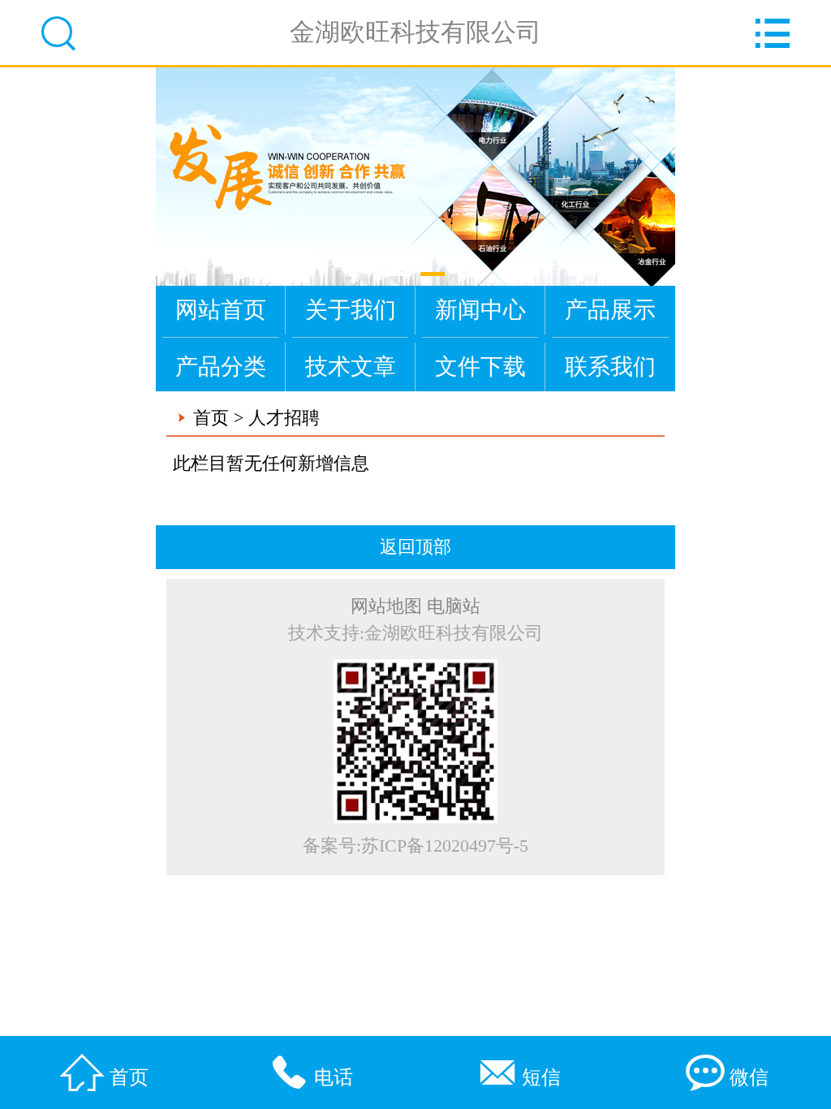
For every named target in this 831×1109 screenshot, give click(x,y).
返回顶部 (415, 547)
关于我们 (350, 309)
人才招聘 (284, 418)
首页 (211, 418)
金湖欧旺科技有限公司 (415, 32)
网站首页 (220, 309)
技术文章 (350, 366)
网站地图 (386, 606)
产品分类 (220, 366)
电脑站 (453, 606)
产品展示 (610, 309)
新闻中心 (480, 309)
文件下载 (480, 366)
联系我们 (610, 366)
